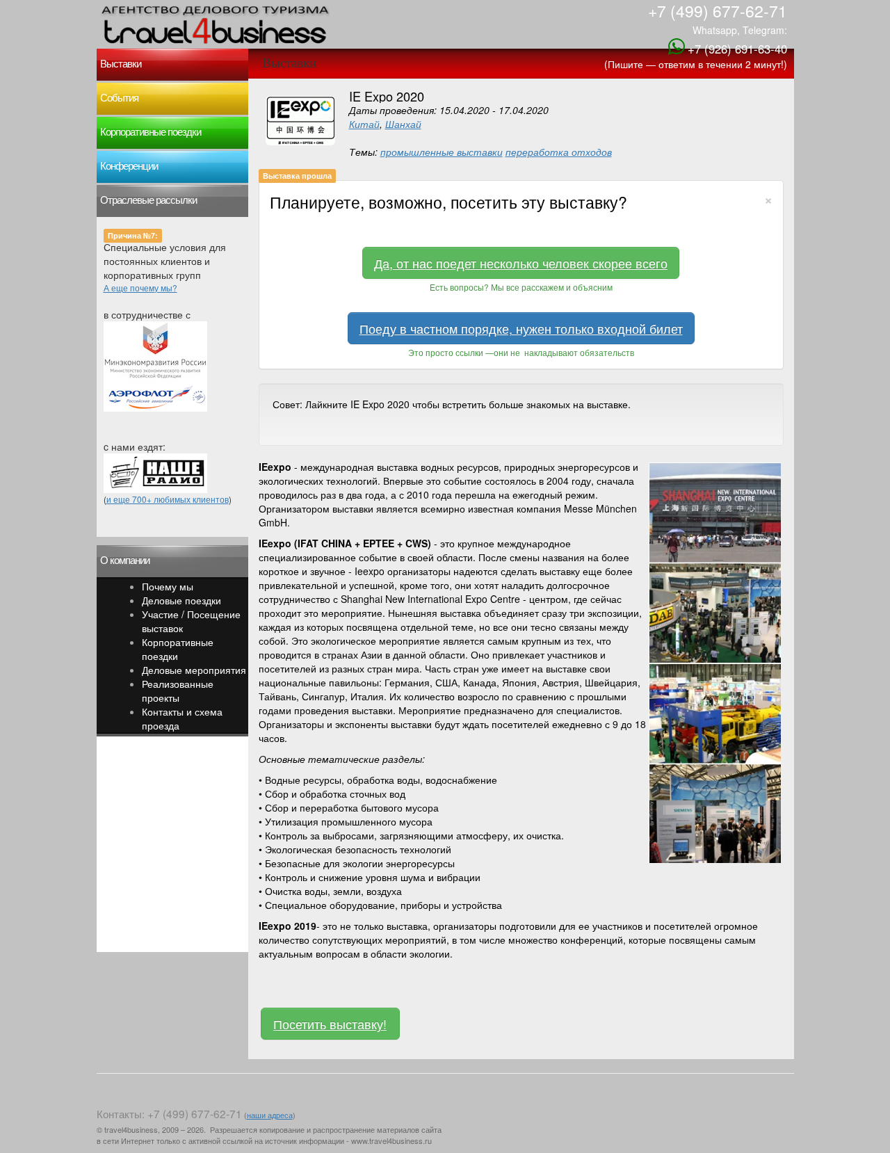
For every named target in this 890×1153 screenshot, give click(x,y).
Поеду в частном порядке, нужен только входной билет (521, 328)
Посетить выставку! (330, 1024)
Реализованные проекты (177, 690)
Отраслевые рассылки (148, 200)
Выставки (120, 64)
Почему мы (167, 586)
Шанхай (403, 124)
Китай (364, 124)
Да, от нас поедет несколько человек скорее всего (521, 263)
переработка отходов (558, 152)
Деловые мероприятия (194, 670)
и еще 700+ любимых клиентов (167, 499)
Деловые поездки (181, 600)
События (119, 98)
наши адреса (270, 1114)
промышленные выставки (441, 152)
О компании (124, 560)
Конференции (129, 166)
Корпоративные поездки (150, 132)
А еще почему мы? (140, 287)
